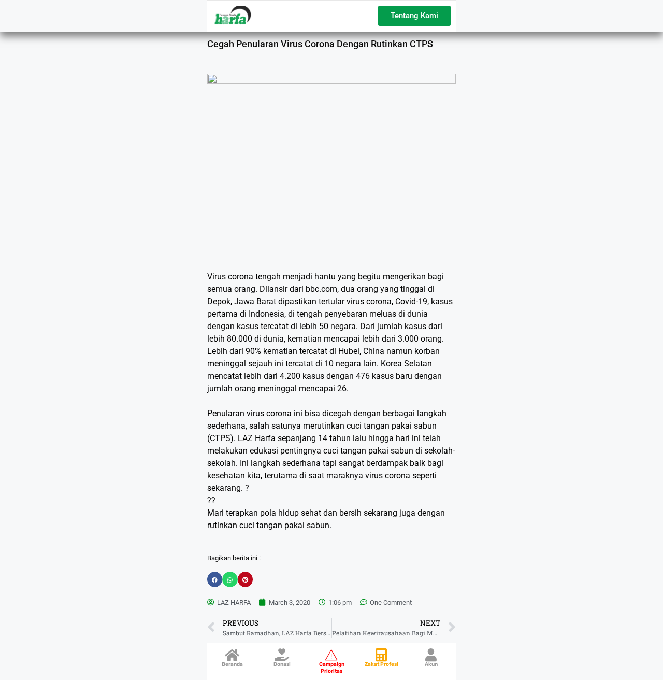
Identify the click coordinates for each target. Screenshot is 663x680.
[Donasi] (282, 654)
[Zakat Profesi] (381, 654)
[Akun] (431, 654)
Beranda (232, 664)
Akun (431, 664)
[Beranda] (232, 654)
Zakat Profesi (381, 664)
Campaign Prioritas (331, 667)
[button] (214, 579)
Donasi (282, 664)
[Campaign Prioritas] (331, 654)
